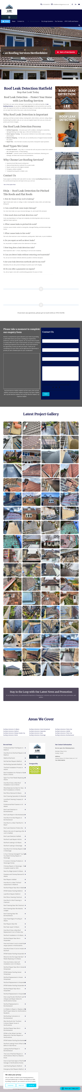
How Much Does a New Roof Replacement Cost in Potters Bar (13, 931)
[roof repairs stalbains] (12, 669)
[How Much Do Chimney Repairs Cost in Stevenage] (12, 499)
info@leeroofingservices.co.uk (61, 4)
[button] (70, 1088)
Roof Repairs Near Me (10, 924)
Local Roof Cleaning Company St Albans (13, 800)
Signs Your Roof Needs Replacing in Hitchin (14, 779)
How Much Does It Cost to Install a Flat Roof (14, 949)
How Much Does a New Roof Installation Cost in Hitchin (12, 784)
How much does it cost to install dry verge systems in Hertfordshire (14, 944)
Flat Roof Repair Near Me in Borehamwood (12, 1029)
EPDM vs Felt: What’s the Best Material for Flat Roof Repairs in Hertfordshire (13, 1035)
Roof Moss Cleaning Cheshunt (13, 897)
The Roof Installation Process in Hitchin (13, 768)
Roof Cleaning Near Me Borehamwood (11, 915)
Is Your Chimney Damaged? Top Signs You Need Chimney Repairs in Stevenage (15, 856)
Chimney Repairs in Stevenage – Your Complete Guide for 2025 (15, 867)
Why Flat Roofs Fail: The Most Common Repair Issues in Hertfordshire (12, 1023)
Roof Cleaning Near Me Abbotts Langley (13, 909)
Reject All (21, 1085)
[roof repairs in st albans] (69, 527)
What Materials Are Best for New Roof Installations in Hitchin (13, 789)
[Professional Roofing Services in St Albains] (12, 456)
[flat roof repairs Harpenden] (50, 527)
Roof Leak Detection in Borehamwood (10, 810)
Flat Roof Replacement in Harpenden (15, 982)
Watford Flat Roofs (9, 758)
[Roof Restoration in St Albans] (12, 612)
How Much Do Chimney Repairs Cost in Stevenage (15, 850)
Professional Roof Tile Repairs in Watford (13, 749)
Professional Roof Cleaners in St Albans (13, 805)
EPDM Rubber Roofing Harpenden (14, 954)
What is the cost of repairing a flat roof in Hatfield (14, 832)
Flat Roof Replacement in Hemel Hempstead (13, 978)
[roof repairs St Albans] (69, 584)
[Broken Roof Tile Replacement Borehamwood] (12, 556)
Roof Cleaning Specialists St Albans (14, 796)
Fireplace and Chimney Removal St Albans (14, 875)
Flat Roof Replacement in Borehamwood (11, 1005)
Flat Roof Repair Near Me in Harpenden (12, 939)
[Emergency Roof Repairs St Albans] (31, 541)
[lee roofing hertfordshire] (50, 456)
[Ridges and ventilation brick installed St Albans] (69, 485)
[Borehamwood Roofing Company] (69, 612)
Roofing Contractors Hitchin (10, 735)
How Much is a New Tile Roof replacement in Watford (12, 883)
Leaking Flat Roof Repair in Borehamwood (12, 1050)
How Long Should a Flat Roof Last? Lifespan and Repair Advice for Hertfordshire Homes (14, 999)
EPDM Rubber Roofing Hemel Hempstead (12, 973)
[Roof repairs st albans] (12, 513)
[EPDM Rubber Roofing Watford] (12, 470)
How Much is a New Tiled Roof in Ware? (13, 824)
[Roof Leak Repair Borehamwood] (31, 669)
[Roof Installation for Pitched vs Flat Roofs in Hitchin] (31, 499)
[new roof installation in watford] (50, 485)
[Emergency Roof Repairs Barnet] (31, 442)
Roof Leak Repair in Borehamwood (14, 815)
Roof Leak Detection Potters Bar (13, 828)
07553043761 (46, 4)
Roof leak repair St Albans (11, 927)
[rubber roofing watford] (12, 640)
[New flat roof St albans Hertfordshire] (50, 513)
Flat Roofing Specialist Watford (13, 764)
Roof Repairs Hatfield (10, 879)
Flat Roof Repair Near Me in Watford (15, 888)
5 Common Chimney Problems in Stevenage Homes (13, 862)
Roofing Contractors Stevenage (37, 735)
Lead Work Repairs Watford (12, 894)
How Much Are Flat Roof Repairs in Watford (14, 754)
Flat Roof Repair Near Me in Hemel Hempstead (14, 968)
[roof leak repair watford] (31, 556)
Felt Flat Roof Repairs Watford (13, 761)
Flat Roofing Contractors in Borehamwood (12, 1017)
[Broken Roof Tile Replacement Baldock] (50, 556)
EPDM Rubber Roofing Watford (13, 891)
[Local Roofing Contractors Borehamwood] (69, 470)
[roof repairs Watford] (31, 513)
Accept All (31, 1085)
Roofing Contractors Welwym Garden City (14, 733)
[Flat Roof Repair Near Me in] (12, 527)
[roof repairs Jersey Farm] (50, 499)
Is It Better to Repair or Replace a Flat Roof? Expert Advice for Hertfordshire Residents (15, 1011)
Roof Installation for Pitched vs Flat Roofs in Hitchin (14, 774)
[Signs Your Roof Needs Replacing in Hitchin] (31, 485)
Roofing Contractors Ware (36, 733)
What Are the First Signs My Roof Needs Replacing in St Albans (13, 958)
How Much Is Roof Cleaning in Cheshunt (13, 901)
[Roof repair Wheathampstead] (69, 640)
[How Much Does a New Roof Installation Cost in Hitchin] (50, 470)
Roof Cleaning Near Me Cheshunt (14, 905)
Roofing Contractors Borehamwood (64, 735)
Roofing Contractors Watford (10, 731)
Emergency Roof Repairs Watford (14, 1069)
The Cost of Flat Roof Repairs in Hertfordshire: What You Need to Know (13, 1056)
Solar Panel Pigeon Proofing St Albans (13, 920)
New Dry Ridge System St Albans (13, 871)
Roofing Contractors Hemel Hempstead (39, 729)
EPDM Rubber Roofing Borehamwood (15, 1040)
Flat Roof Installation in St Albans (13, 935)
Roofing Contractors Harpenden (37, 731)
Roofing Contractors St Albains (11, 729)
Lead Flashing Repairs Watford (13, 1066)
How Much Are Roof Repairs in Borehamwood (13, 819)
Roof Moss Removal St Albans (12, 793)
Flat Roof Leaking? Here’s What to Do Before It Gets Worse (15, 1044)
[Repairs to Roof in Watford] (12, 655)
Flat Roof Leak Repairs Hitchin (13, 839)
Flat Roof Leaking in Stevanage (13, 846)
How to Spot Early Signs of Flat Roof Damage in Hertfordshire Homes (14, 1062)
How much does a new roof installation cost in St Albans (12, 963)
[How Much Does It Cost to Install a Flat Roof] (69, 456)
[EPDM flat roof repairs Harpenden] (50, 428)
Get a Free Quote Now (9, 184)
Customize (10, 1085)
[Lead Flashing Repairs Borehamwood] (12, 485)
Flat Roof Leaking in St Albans (12, 842)
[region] (20, 1080)
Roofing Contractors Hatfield (62, 731)
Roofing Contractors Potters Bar (63, 729)
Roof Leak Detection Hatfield (12, 836)
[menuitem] (5, 21)
